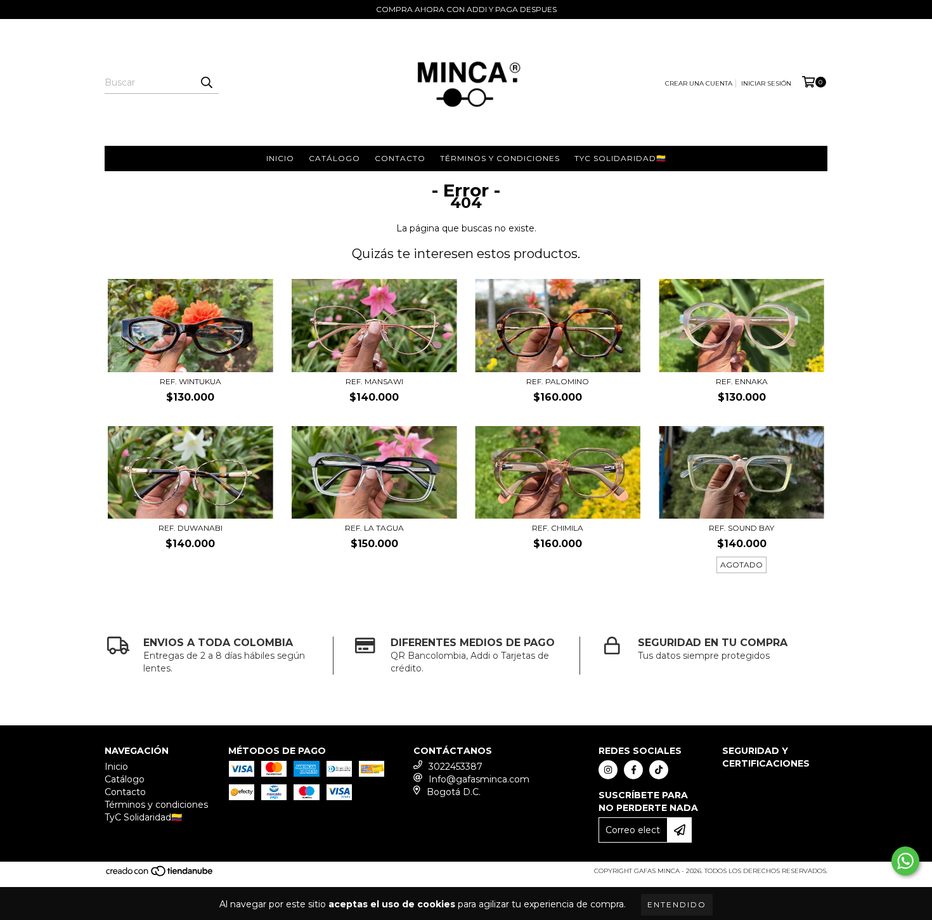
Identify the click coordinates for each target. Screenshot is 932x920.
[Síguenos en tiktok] (658, 769)
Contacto (400, 158)
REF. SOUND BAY (741, 528)
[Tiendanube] (160, 875)
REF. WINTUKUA (190, 381)
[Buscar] (206, 82)
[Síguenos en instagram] (608, 769)
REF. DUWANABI (191, 528)
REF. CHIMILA (557, 528)
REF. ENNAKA (742, 381)
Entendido (676, 904)
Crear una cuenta (698, 83)
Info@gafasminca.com (479, 779)
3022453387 (455, 766)
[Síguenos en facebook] (633, 769)
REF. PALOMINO (557, 381)
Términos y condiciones (500, 158)
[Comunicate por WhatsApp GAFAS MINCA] (905, 861)
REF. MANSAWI (374, 381)
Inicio (280, 158)
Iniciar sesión (766, 83)
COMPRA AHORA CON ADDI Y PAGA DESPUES (466, 9)
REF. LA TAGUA (374, 528)
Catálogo (334, 158)
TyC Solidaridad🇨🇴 (620, 158)
